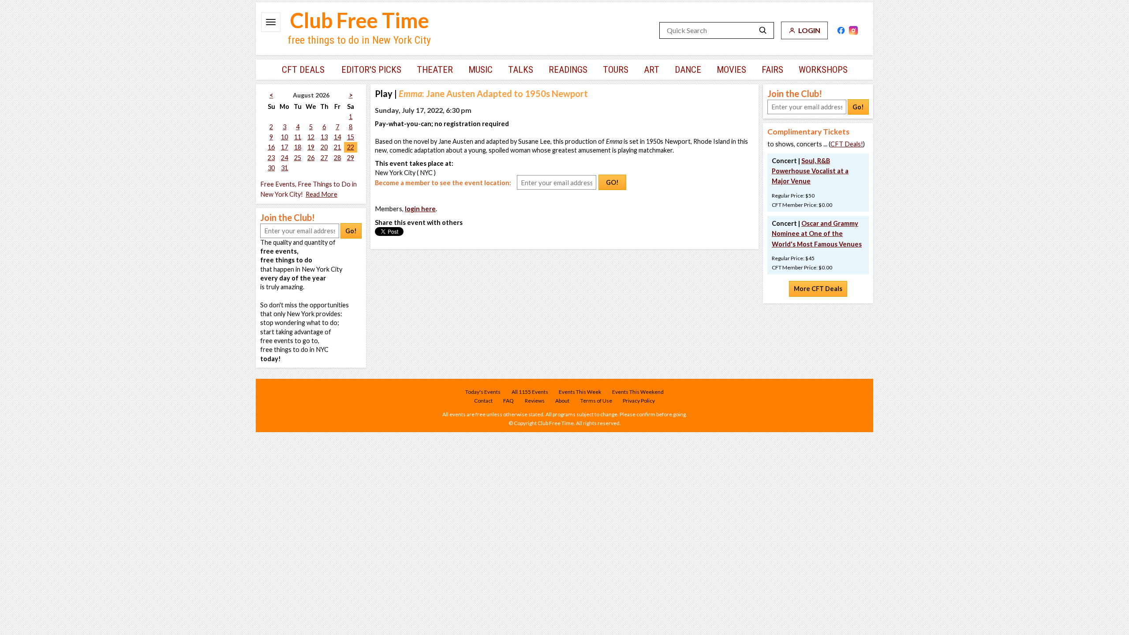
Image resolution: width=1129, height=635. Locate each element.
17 (284, 147)
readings (568, 69)
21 (337, 147)
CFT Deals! (846, 144)
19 (310, 147)
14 (337, 137)
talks (520, 69)
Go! (351, 231)
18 (297, 147)
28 (337, 157)
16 (271, 147)
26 (310, 157)
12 (310, 137)
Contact (483, 400)
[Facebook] (841, 30)
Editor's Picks (371, 69)
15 (350, 137)
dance (688, 69)
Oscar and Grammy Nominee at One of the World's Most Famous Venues (817, 233)
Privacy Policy (639, 400)
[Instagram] (853, 30)
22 (350, 147)
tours (615, 69)
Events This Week (580, 391)
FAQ (508, 400)
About (562, 400)
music (480, 69)
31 (284, 168)
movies (731, 69)
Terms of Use (596, 400)
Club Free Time (359, 20)
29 (350, 157)
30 (271, 168)
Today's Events (483, 391)
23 (271, 157)
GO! (612, 182)
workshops (823, 69)
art (651, 69)
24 (284, 157)
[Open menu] (270, 22)
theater (435, 69)
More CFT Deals (818, 288)
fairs (772, 69)
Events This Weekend (638, 391)
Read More (321, 194)
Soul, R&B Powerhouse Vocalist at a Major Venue (810, 171)
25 (297, 157)
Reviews (535, 400)
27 (324, 157)
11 (297, 137)
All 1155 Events (530, 391)
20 (324, 147)
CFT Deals (303, 69)
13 (324, 137)
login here (420, 209)
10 (284, 137)
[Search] (763, 30)
